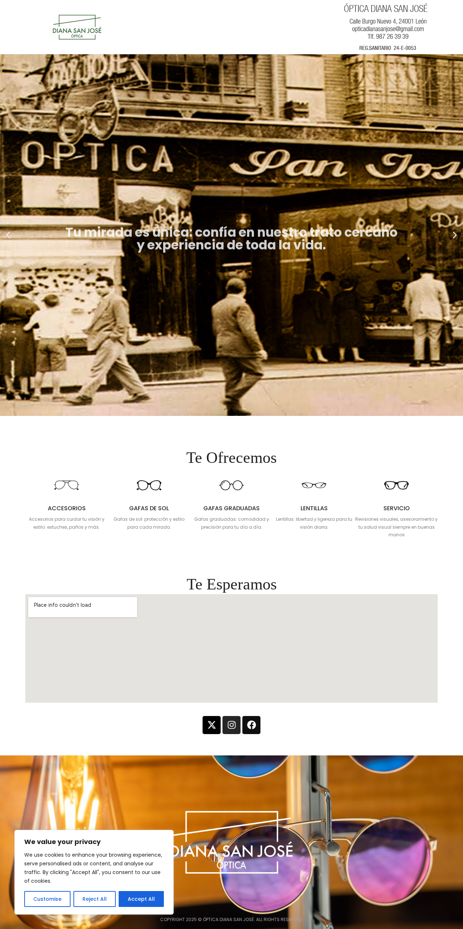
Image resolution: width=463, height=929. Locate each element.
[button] (225, 409)
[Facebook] (251, 725)
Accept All (141, 899)
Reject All (94, 899)
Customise (47, 899)
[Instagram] (231, 725)
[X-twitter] (212, 725)
